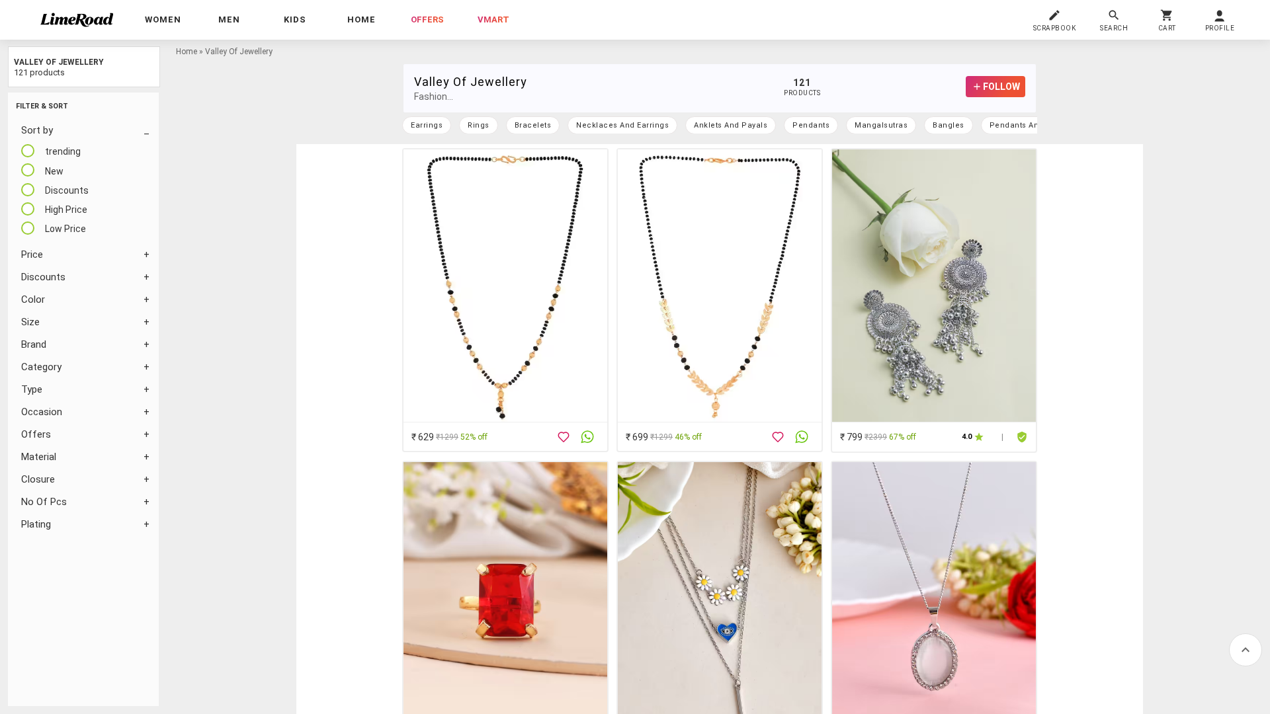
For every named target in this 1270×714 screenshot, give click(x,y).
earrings (427, 125)
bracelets (533, 125)
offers (427, 19)
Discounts (43, 277)
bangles (948, 125)
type (31, 389)
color (33, 299)
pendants (810, 125)
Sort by (37, 130)
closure (38, 479)
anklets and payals (730, 125)
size (30, 322)
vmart (493, 19)
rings (478, 125)
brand (33, 344)
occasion (41, 412)
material (38, 457)
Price (32, 254)
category (41, 367)
